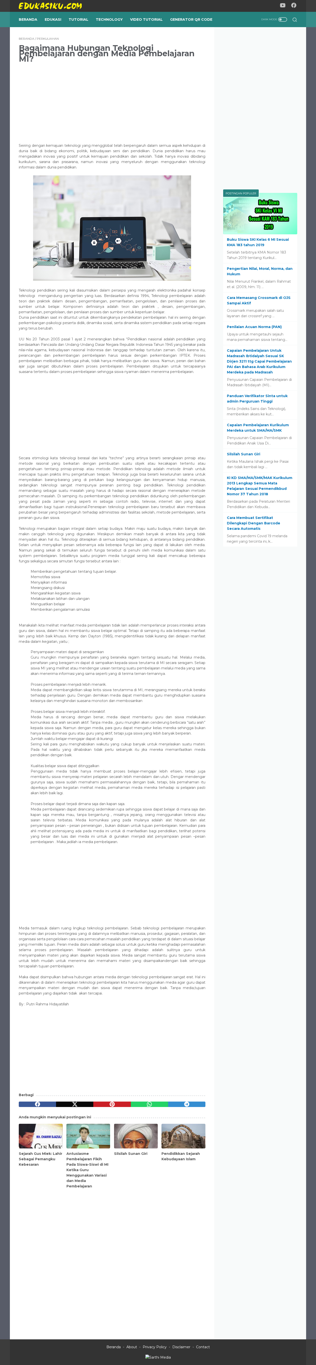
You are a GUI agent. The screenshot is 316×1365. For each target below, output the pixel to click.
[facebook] (37, 1104)
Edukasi (53, 19)
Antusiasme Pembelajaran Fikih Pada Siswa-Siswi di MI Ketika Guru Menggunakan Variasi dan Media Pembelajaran (87, 1169)
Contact (203, 1347)
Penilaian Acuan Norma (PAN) (254, 327)
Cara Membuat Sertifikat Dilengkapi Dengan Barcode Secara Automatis (253, 523)
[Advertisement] (112, 102)
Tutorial (78, 19)
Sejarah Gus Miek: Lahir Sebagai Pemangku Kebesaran (40, 1159)
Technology (109, 19)
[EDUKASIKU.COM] (53, 6)
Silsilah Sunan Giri (130, 1153)
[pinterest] (112, 1104)
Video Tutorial (146, 19)
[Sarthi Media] (158, 1357)
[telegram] (186, 1104)
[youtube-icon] (282, 6)
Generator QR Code (191, 19)
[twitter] (74, 1104)
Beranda (28, 19)
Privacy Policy (155, 1347)
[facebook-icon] (293, 6)
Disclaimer (181, 1347)
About (131, 1347)
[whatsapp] (149, 1104)
